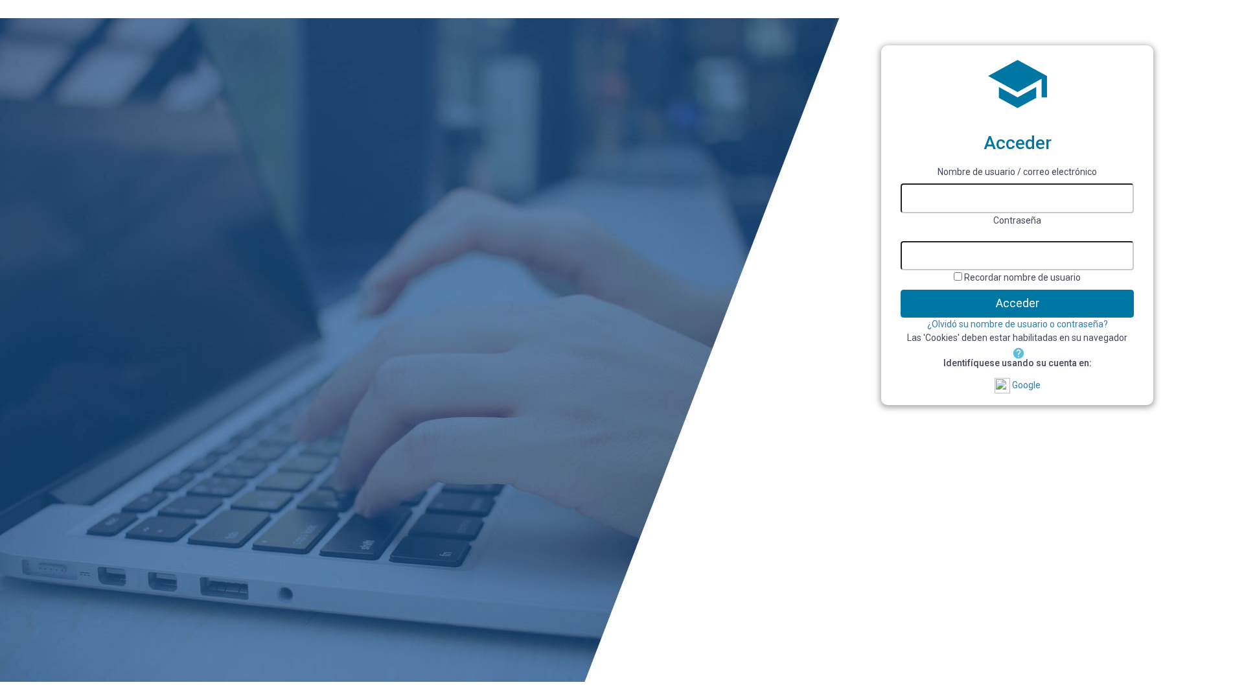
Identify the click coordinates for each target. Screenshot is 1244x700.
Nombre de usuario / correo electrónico (1017, 172)
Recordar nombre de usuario (1022, 277)
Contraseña (1017, 220)
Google (1025, 385)
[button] (1017, 352)
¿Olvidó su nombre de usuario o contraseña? (1017, 324)
